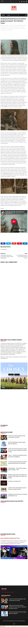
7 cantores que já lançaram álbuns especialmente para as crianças (17, 462)
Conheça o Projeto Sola (14, 481)
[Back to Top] (14, 624)
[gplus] (24, 1)
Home (3, 15)
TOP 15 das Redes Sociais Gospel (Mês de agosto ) (16, 443)
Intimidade (22, 26)
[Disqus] (14, 283)
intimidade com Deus (5, 28)
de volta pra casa (8, 26)
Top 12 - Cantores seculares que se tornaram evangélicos (17, 456)
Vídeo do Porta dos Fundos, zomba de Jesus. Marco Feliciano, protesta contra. (17, 450)
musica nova (4, 29)
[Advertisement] (14, 409)
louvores (16, 28)
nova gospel (10, 29)
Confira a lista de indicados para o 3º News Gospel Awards (17, 488)
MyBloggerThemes (21, 620)
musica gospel (21, 28)
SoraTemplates (11, 620)
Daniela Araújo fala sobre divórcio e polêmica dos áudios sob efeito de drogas (17, 476)
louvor (12, 28)
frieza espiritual (16, 26)
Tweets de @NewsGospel (7, 592)
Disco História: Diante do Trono (10, 538)
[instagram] (26, 1)
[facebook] (19, 1)
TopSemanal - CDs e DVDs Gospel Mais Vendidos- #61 (17, 469)
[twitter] (22, 1)
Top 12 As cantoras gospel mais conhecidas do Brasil (16, 436)
